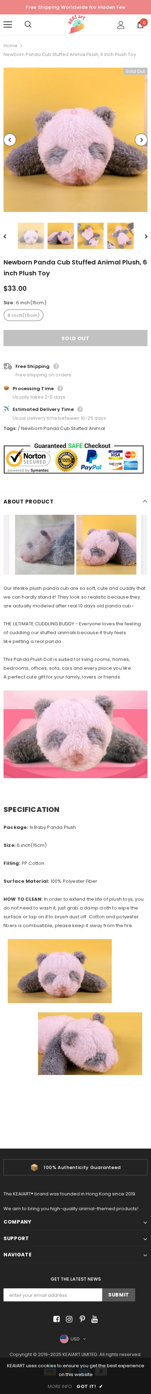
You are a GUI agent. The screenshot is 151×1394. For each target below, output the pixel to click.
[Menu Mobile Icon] (8, 24)
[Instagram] (68, 1319)
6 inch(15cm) (23, 315)
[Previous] (10, 139)
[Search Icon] (35, 24)
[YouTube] (93, 1319)
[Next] (141, 139)
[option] (75, 140)
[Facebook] (55, 1319)
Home (11, 45)
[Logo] (76, 24)
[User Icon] (121, 25)
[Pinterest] (80, 1319)
